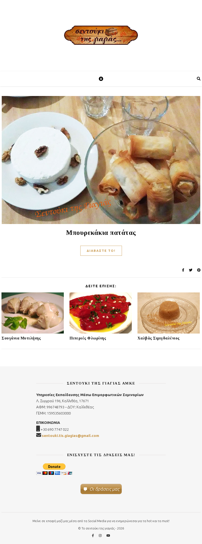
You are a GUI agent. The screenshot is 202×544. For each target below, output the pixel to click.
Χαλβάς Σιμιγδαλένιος (158, 338)
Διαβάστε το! (101, 250)
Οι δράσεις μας (104, 488)
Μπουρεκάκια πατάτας (101, 232)
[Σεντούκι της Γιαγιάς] (101, 35)
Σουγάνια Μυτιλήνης (21, 338)
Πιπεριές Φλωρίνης (87, 338)
